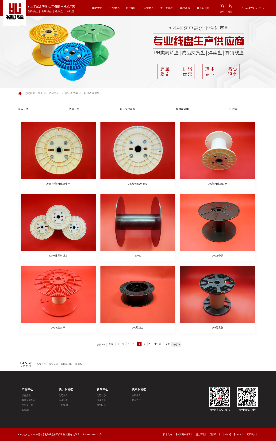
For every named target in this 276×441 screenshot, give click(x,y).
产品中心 (114, 8)
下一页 (157, 344)
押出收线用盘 (91, 93)
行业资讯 (101, 400)
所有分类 (23, 109)
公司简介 (63, 395)
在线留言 (185, 8)
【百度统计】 (214, 434)
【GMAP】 (238, 434)
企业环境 (63, 400)
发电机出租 (66, 364)
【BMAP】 (227, 434)
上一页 (120, 344)
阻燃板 (78, 364)
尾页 (167, 344)
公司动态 (101, 395)
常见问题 (101, 405)
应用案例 (131, 8)
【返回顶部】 (251, 434)
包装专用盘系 (127, 109)
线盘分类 (74, 109)
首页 (40, 93)
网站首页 (97, 8)
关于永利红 (166, 8)
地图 (230, 11)
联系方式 (136, 400)
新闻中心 (148, 8)
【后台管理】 (200, 434)
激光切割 (53, 364)
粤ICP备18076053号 (92, 434)
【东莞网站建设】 (184, 434)
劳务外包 (41, 364)
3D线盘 (233, 109)
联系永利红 (203, 8)
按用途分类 (71, 93)
